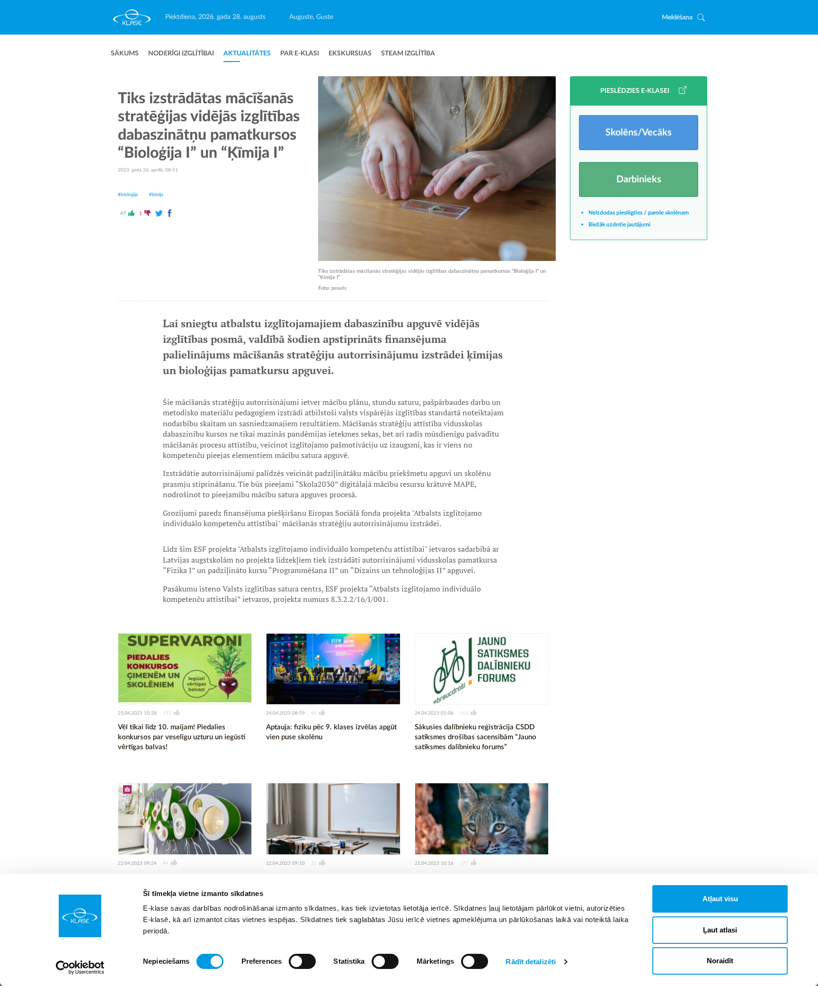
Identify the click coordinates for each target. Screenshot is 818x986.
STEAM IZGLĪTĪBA (408, 53)
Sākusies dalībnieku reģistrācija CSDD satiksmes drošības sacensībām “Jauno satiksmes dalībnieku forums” (475, 737)
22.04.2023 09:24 (137, 863)
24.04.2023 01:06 (434, 713)
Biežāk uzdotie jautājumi (619, 224)
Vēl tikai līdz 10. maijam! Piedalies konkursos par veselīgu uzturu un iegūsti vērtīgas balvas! (181, 737)
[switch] (302, 961)
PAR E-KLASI (299, 53)
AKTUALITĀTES (247, 53)
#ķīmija (156, 194)
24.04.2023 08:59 (285, 713)
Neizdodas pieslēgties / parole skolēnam (638, 212)
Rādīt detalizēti (531, 962)
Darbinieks (638, 179)
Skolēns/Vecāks (638, 132)
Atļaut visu (720, 899)
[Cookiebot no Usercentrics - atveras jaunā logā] (80, 967)
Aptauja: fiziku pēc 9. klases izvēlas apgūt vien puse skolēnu (331, 732)
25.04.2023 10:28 (137, 713)
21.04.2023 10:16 (434, 863)
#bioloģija (128, 194)
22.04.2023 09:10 (285, 863)
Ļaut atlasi (720, 930)
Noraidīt (720, 961)
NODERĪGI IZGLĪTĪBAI (181, 53)
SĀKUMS (125, 53)
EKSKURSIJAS (350, 53)
